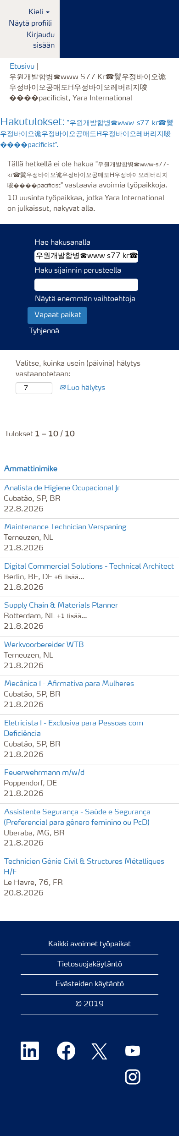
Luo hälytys (85, 388)
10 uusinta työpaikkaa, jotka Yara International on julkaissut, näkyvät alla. (85, 204)
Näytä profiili (30, 23)
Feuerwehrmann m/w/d (44, 773)
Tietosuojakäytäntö (89, 964)
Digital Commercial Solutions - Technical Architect (89, 567)
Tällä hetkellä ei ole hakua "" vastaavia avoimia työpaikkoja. (88, 175)
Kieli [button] (36, 12)
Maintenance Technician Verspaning (65, 527)
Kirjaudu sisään (41, 40)
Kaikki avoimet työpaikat (89, 944)
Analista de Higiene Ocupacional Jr (62, 488)
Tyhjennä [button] (44, 331)
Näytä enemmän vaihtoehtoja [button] (85, 299)
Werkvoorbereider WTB (44, 645)
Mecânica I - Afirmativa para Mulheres (69, 684)
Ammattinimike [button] (30, 469)
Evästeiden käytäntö (90, 984)
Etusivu (22, 67)
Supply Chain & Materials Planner (61, 605)
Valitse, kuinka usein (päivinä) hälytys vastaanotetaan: (78, 369)
